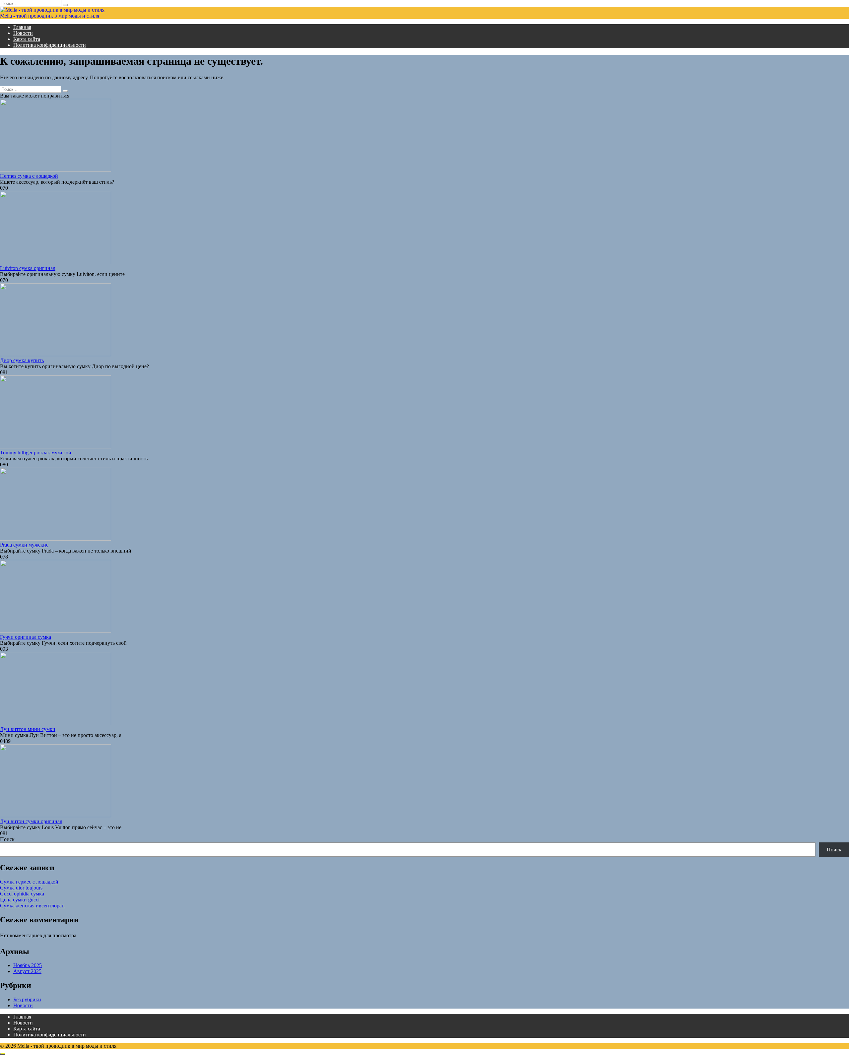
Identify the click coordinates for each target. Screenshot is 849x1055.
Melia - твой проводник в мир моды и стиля (49, 16)
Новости (23, 33)
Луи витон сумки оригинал (31, 821)
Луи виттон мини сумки (27, 729)
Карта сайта (26, 39)
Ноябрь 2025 (27, 965)
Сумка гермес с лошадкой (29, 882)
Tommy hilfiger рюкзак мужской (35, 452)
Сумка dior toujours (21, 887)
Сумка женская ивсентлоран (32, 905)
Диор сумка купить (22, 360)
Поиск (7, 839)
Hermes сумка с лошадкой (29, 176)
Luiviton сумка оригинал (27, 268)
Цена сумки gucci (19, 899)
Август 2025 (27, 971)
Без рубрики (27, 999)
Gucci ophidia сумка (22, 893)
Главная (22, 27)
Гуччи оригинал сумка (25, 637)
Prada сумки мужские (24, 545)
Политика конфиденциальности (49, 45)
